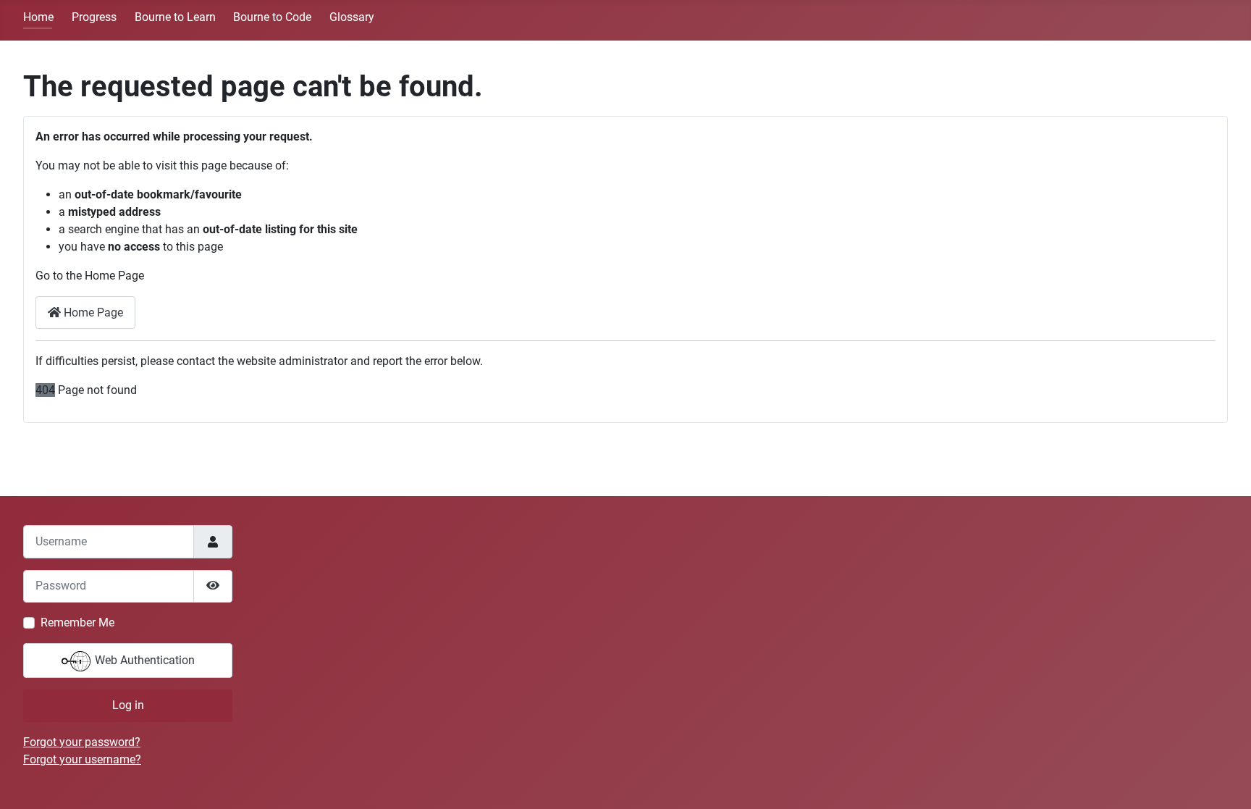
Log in (128, 705)
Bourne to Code (272, 17)
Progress (94, 17)
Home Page (92, 312)
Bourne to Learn (175, 17)
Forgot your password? (81, 742)
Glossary (351, 17)
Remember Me (77, 622)
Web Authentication (143, 660)
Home (38, 17)
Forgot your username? (82, 759)
